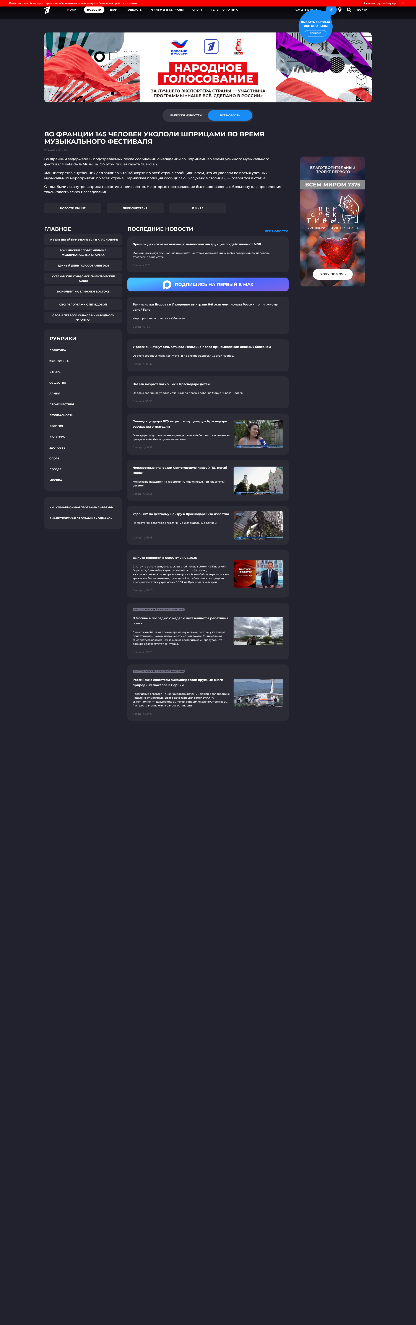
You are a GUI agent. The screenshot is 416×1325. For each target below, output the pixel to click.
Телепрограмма (224, 9)
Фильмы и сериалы (167, 9)
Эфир (74, 9)
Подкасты (134, 9)
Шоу (113, 9)
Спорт (197, 9)
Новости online (73, 208)
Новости (94, 9)
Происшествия (135, 208)
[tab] (186, 115)
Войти (362, 9)
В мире (197, 208)
